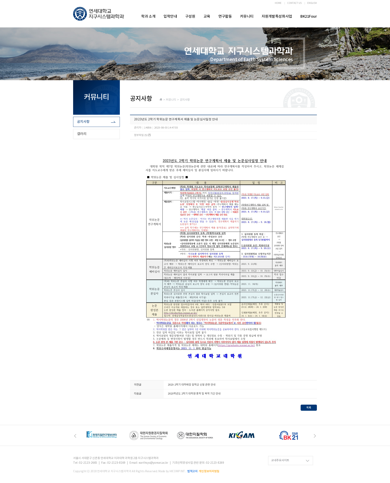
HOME (278, 3)
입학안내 (170, 16)
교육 (207, 16)
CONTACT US (294, 3)
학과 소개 (148, 16)
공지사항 (83, 122)
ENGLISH (312, 3)
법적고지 (192, 471)
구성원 (190, 16)
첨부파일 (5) (141, 135)
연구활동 (225, 16)
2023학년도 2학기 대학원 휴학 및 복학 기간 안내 (194, 393)
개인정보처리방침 (209, 471)
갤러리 (81, 134)
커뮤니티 (247, 16)
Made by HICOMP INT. (172, 471)
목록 (308, 407)
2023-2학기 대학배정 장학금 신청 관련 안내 (192, 384)
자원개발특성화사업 (277, 16)
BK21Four (308, 16)
